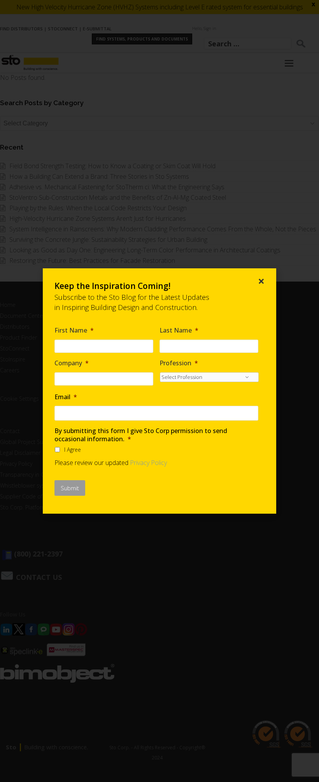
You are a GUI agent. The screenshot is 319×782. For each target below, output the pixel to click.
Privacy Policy (148, 462)
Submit (70, 488)
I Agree (72, 449)
